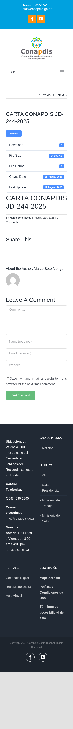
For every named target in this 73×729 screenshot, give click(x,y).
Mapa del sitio (50, 578)
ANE (45, 475)
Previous (48, 95)
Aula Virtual (14, 595)
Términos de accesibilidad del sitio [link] (52, 612)
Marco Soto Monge (20, 217)
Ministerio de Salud (51, 518)
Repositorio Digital (19, 586)
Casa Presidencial (50, 487)
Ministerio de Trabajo (51, 503)
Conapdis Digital (17, 578)
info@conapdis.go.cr (37, 9)
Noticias (47, 448)
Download (13, 133)
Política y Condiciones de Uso (51, 592)
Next (61, 95)
